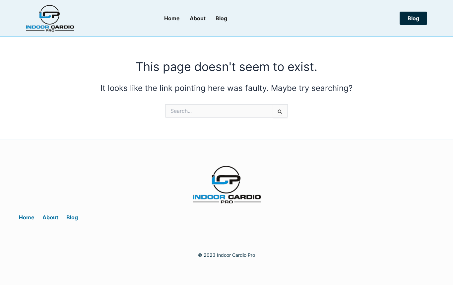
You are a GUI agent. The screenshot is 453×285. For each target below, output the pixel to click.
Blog (221, 18)
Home (172, 18)
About (198, 18)
